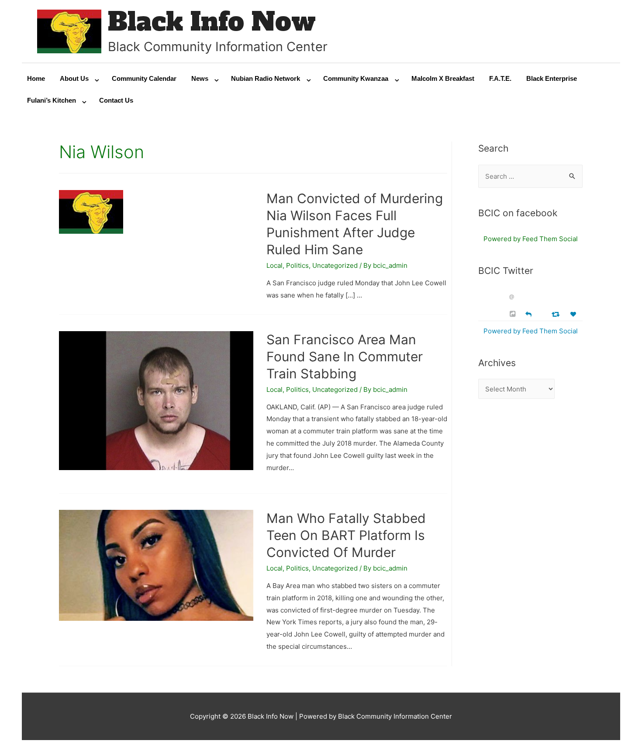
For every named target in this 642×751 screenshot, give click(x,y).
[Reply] (528, 313)
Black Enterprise (551, 78)
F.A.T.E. (500, 78)
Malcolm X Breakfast (442, 78)
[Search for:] (530, 176)
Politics (297, 265)
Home (36, 78)
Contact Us (116, 100)
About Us (74, 78)
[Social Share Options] (513, 314)
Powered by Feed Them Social (530, 239)
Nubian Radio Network (265, 78)
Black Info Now (212, 21)
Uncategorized (335, 265)
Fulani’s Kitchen (51, 100)
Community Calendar (144, 78)
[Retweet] (557, 314)
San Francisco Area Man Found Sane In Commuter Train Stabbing (344, 356)
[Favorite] (574, 314)
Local (274, 265)
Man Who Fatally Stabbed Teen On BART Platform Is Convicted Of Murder (346, 535)
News (199, 78)
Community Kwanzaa (355, 78)
